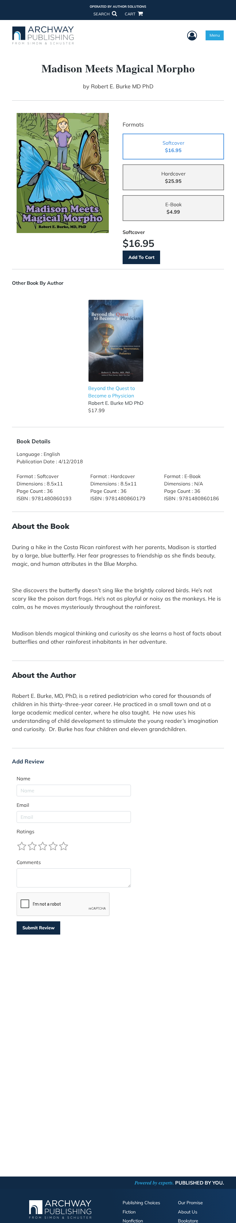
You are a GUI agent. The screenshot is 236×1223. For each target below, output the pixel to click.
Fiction (129, 1212)
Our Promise (190, 1202)
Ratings (25, 831)
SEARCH (102, 13)
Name (23, 778)
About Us (187, 1212)
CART (130, 13)
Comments (29, 862)
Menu (215, 35)
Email (23, 805)
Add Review (28, 761)
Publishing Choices (141, 1202)
